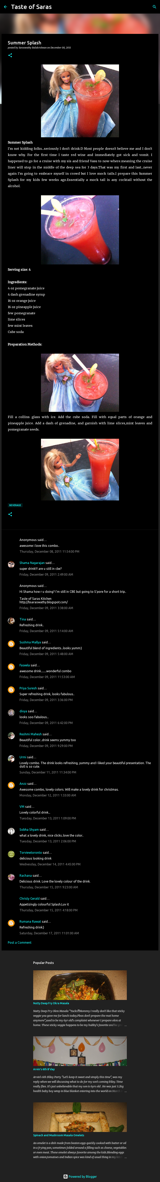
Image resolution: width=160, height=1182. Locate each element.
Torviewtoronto (31, 852)
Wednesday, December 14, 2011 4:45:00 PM (50, 864)
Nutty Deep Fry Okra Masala (51, 1003)
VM (22, 806)
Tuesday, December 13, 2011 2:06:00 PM (48, 841)
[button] (10, 55)
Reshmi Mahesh (31, 734)
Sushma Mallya (30, 642)
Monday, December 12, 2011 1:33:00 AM (48, 795)
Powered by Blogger (82, 1176)
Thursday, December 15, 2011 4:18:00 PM (49, 910)
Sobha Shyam (29, 829)
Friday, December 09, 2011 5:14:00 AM (46, 631)
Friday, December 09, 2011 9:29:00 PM (46, 746)
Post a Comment (19, 942)
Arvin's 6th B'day (44, 1069)
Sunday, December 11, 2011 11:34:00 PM (48, 772)
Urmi (23, 757)
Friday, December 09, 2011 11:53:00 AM (47, 677)
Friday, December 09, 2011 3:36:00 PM (46, 700)
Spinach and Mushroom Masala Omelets (58, 1135)
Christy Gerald (30, 898)
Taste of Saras (31, 6)
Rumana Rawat (30, 921)
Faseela (25, 665)
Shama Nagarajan (32, 563)
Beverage (15, 505)
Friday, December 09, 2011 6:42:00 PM (46, 723)
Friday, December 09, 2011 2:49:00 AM (46, 574)
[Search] (57, 6)
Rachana (26, 875)
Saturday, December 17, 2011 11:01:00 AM (49, 933)
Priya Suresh (28, 688)
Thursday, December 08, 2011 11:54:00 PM (49, 551)
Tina (23, 619)
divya (23, 711)
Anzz (23, 783)
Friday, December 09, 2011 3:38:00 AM (46, 608)
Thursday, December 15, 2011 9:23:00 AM (49, 887)
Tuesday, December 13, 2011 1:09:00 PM (48, 818)
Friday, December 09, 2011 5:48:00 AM (46, 654)
